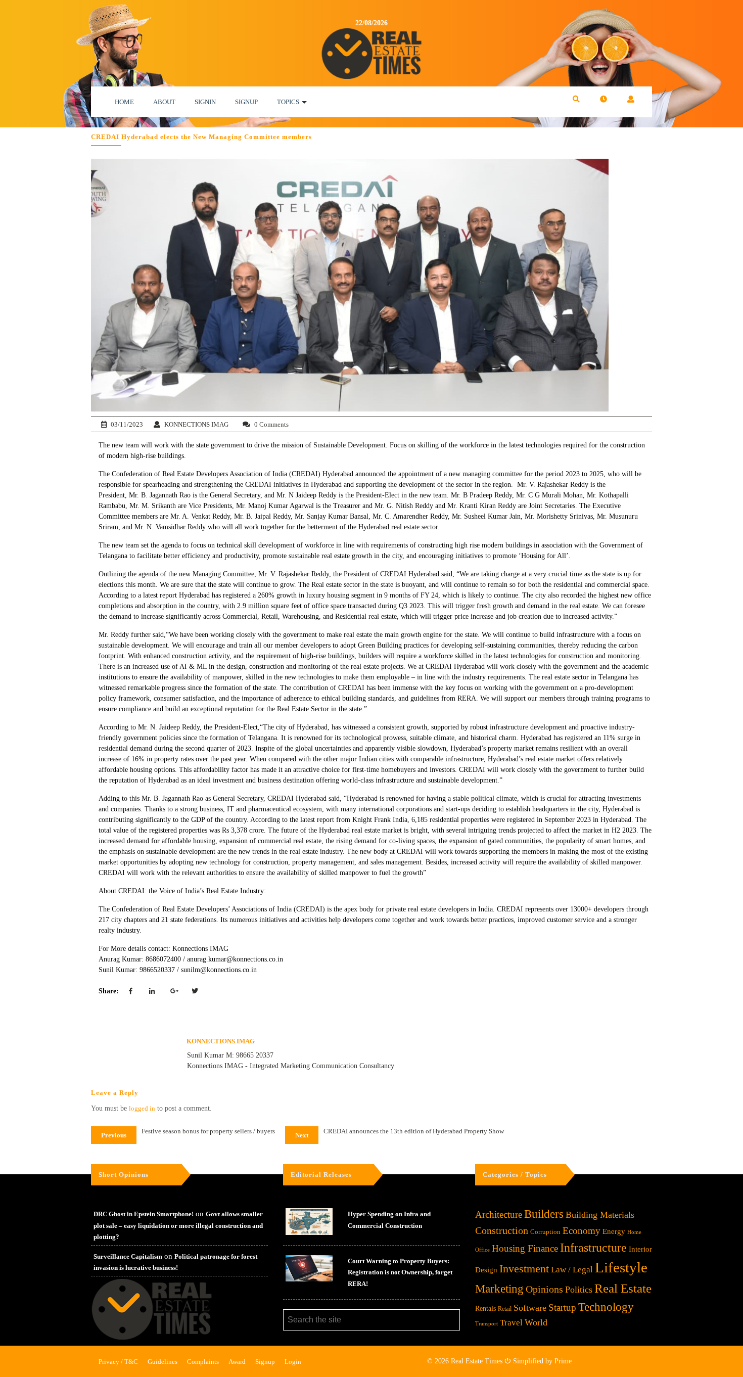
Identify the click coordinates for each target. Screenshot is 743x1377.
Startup (562, 1307)
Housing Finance (525, 1248)
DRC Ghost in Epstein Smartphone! (144, 1214)
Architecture (498, 1214)
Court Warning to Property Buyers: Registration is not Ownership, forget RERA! (400, 1272)
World (536, 1322)
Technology (606, 1306)
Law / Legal (572, 1269)
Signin (205, 102)
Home (124, 102)
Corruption (545, 1231)
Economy (581, 1230)
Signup (246, 102)
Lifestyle (621, 1267)
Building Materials (600, 1215)
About (164, 102)
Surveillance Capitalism (128, 1256)
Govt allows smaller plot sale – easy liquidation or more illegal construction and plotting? (178, 1225)
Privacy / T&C (118, 1361)
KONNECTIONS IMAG (196, 424)
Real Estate (623, 1288)
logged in (142, 1108)
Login (293, 1361)
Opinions (544, 1289)
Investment (524, 1268)
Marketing (499, 1288)
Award (237, 1361)
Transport (486, 1323)
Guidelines (162, 1361)
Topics (288, 102)
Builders (544, 1214)
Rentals (485, 1308)
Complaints (203, 1361)
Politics (578, 1289)
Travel (511, 1322)
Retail (505, 1308)
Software (530, 1308)
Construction (501, 1230)
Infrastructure (593, 1247)
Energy (613, 1231)
